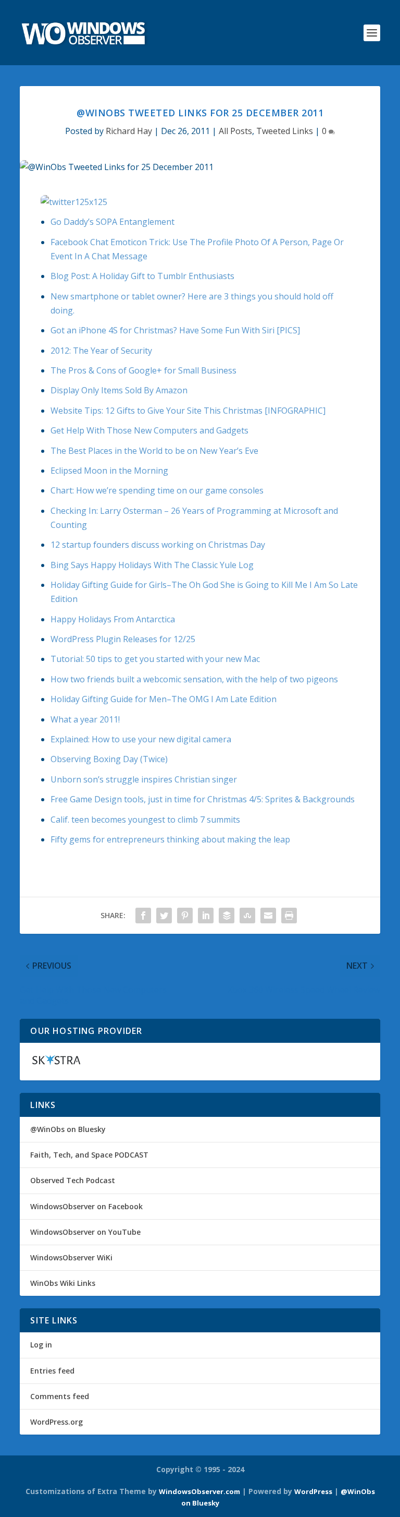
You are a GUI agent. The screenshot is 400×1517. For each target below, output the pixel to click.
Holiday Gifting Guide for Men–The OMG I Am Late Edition (164, 699)
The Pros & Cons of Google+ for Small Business (143, 370)
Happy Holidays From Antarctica (113, 619)
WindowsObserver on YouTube (85, 1232)
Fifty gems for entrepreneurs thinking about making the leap (170, 839)
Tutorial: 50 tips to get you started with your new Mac (155, 659)
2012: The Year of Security (101, 350)
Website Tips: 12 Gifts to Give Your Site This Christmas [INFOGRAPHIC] (188, 410)
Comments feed (59, 1396)
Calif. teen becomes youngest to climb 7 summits (145, 819)
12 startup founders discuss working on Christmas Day (158, 544)
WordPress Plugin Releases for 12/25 (123, 639)
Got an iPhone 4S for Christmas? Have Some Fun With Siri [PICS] (175, 330)
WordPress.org (56, 1422)
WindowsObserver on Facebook (86, 1206)
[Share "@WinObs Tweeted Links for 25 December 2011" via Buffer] (226, 915)
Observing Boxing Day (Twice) (109, 759)
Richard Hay (129, 131)
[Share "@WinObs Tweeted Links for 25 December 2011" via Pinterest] (184, 915)
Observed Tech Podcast (72, 1180)
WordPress (313, 1491)
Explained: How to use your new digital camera (141, 739)
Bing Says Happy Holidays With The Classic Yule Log (152, 565)
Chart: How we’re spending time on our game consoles (157, 490)
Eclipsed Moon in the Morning (109, 470)
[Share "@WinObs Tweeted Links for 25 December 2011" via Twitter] (164, 915)
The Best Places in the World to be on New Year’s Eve (154, 450)
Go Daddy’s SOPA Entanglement (112, 221)
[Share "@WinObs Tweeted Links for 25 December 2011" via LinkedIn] (205, 915)
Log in (41, 1345)
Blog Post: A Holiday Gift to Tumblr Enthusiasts (142, 276)
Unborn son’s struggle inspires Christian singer (144, 779)
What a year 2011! (85, 719)
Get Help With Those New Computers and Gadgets (149, 430)
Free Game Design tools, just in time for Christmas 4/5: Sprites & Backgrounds (203, 799)
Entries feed (52, 1371)
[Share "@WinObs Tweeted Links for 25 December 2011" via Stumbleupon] (247, 915)
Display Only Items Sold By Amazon (119, 390)
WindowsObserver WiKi (71, 1257)
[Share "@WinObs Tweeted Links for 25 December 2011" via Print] (289, 915)
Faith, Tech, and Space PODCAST (89, 1155)
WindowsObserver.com (199, 1491)
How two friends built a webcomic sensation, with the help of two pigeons (194, 679)
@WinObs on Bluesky (68, 1129)
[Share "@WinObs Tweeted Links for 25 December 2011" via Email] (268, 915)
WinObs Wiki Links (62, 1283)
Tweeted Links (284, 131)
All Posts (235, 131)
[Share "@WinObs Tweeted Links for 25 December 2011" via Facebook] (143, 915)
